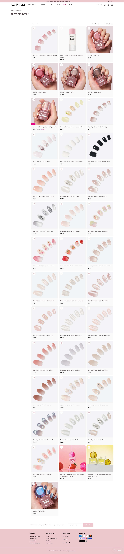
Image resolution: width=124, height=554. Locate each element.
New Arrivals (33, 4)
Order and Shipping (51, 538)
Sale (64, 4)
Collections (18, 10)
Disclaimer (32, 540)
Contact (48, 540)
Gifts (71, 4)
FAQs (47, 536)
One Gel (43, 4)
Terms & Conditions (35, 536)
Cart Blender (72, 550)
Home (12, 10)
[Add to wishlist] (33, 28)
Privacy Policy (33, 538)
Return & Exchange (35, 543)
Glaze (51, 4)
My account (49, 543)
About (58, 4)
